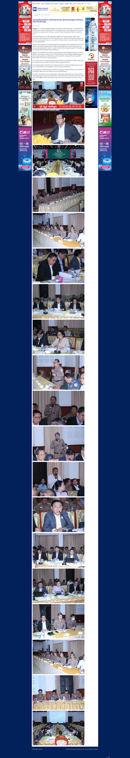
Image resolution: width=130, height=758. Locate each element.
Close (109, 757)
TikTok (70, 3)
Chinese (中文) (80, 3)
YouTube (66, 3)
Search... (89, 3)
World (52, 3)
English (75, 3)
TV (85, 3)
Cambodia (47, 3)
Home (42, 3)
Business (56, 3)
